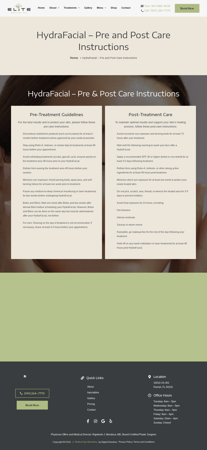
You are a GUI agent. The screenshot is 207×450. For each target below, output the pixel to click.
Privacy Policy (125, 442)
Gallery (88, 8)
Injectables (93, 392)
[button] (57, 8)
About (52, 8)
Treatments (70, 8)
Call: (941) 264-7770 (156, 10)
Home (41, 8)
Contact (125, 8)
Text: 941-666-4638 (156, 6)
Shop (114, 8)
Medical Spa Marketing (86, 442)
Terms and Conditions (144, 442)
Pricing (91, 404)
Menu (100, 8)
